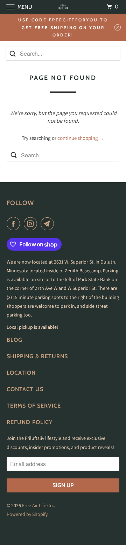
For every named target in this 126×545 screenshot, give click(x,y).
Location (21, 372)
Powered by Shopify (27, 514)
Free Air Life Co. (38, 505)
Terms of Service (34, 405)
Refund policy (29, 422)
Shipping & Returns (37, 356)
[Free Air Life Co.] (62, 7)
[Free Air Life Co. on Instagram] (32, 223)
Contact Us (25, 389)
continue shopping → (80, 138)
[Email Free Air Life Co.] (49, 223)
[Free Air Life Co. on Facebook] (15, 223)
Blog (14, 339)
